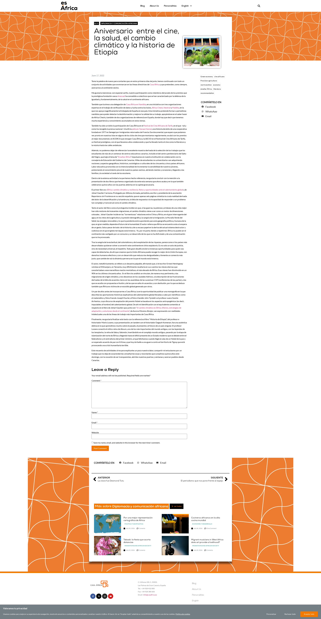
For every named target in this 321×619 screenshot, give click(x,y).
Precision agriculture (208, 81)
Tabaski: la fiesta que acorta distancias (137, 541)
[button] (258, 5)
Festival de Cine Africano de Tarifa (158, 125)
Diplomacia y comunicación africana (119, 23)
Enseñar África (124, 157)
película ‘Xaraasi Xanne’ (142, 129)
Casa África (155, 84)
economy (216, 85)
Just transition (206, 85)
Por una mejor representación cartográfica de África (138, 519)
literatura (217, 89)
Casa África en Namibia (136, 104)
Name (95, 412)
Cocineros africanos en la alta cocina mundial (205, 519)
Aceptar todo (309, 614)
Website (95, 433)
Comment (96, 381)
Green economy (206, 76)
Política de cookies (183, 614)
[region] (160, 612)
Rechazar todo (290, 614)
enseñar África (206, 89)
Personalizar (271, 614)
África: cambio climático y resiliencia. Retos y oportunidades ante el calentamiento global (145, 189)
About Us (154, 6)
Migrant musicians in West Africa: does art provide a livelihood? (207, 541)
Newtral (167, 107)
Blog (142, 6)
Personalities (170, 6)
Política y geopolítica (134, 524)
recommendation (207, 93)
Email (94, 423)
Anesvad (121, 96)
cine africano (219, 76)
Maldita (175, 107)
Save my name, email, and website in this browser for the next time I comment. (127, 443)
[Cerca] (318, 606)
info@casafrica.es (150, 595)
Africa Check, (157, 107)
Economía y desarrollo (202, 524)
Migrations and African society (138, 546)
